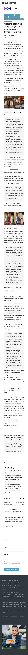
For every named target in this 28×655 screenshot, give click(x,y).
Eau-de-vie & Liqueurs (9, 19)
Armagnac (17, 15)
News (22, 19)
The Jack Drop (9, 3)
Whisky (10, 21)
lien (11, 81)
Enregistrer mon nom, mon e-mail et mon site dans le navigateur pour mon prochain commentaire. (13, 564)
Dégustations (16, 17)
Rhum (6, 21)
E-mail (5, 547)
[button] (8, 493)
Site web (6, 555)
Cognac (10, 17)
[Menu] (16, 8)
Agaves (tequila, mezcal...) (9, 15)
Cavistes (6, 17)
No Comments (8, 37)
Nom (5, 540)
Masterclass (17, 19)
